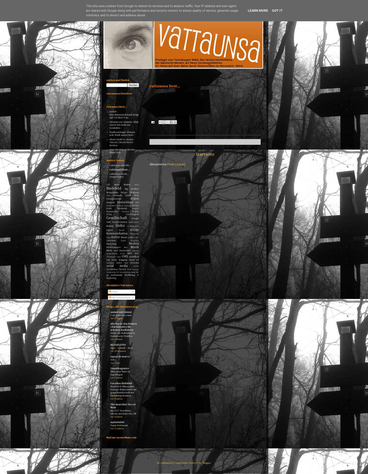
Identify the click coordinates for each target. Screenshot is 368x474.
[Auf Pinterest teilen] (175, 122)
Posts (114, 292)
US (118, 272)
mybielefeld (117, 422)
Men (126, 247)
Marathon (135, 241)
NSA (137, 253)
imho (120, 226)
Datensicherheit (114, 199)
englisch (127, 206)
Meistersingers (113, 247)
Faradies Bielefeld (121, 383)
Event (109, 208)
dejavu (134, 198)
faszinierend (112, 211)
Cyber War (132, 195)
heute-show (134, 222)
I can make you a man (120, 315)
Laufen (131, 237)
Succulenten (112, 269)
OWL (125, 256)
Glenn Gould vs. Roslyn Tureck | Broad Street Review (121, 142)
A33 (108, 185)
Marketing (111, 244)
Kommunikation (117, 233)
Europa (135, 206)
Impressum (182, 463)
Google (135, 218)
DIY (137, 202)
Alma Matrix (122, 184)
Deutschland (125, 202)
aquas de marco (120, 356)
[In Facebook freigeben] (171, 122)
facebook (122, 208)
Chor (108, 195)
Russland (110, 263)
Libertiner (111, 241)
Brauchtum (112, 192)
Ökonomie (111, 257)
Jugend (109, 230)
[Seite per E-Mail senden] (152, 122)
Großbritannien (119, 222)
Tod (129, 269)
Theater (122, 269)
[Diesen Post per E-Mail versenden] (160, 122)
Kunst (124, 237)
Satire (119, 263)
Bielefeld (113, 189)
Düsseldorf (111, 206)
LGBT (136, 237)
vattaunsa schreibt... (120, 165)
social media (117, 265)
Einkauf (120, 206)
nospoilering (111, 254)
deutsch (110, 202)
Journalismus (133, 226)
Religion (123, 260)
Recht (114, 260)
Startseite (205, 154)
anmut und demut (121, 312)
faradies (135, 209)
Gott (108, 222)
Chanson (134, 192)
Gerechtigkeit (132, 214)
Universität (111, 272)
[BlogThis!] (164, 122)
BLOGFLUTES (118, 345)
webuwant (116, 275)
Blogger (206, 463)
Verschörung (125, 272)
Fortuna (125, 212)
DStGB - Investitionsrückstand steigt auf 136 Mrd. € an (124, 115)
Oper (119, 257)
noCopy (135, 251)
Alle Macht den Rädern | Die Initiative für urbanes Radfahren (123, 327)
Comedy (117, 195)
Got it (277, 10)
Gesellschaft (116, 218)
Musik (135, 247)
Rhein (132, 260)
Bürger (124, 193)
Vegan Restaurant (119, 425)
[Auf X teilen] (168, 122)
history (110, 226)
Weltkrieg (130, 275)
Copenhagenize (119, 368)
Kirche (134, 229)
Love (123, 241)
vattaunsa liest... (119, 170)
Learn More (258, 10)
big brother (132, 189)
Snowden (134, 263)
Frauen (135, 211)
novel (122, 254)
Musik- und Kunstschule (118, 251)
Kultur (115, 237)
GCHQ (109, 214)
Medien (134, 243)
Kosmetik (135, 234)
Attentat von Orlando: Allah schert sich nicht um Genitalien (123, 125)
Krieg (108, 237)
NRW (129, 253)
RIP (137, 260)
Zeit (112, 360)
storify (136, 266)
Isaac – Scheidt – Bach (121, 348)
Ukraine (135, 269)
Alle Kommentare (121, 297)
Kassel (121, 230)
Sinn (126, 263)
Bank (137, 185)
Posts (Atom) (176, 164)
